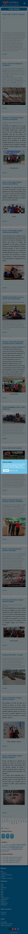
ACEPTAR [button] (6, 470)
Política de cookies (13, 470)
